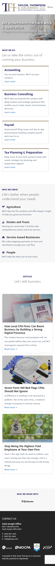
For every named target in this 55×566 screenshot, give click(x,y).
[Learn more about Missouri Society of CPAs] (23, 547)
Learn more (18, 81)
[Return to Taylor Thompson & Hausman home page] (24, 7)
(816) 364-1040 (10, 533)
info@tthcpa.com (11, 539)
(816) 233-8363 (10, 536)
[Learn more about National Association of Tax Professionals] (47, 547)
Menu (50, 7)
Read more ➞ (27, 348)
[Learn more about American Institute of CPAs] (7, 547)
